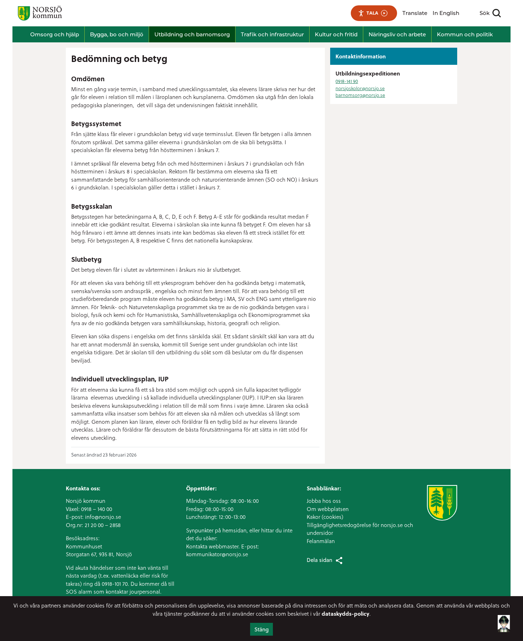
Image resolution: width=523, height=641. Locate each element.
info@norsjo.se (103, 517)
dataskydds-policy (345, 613)
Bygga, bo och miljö (116, 34)
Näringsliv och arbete (397, 34)
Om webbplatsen (328, 509)
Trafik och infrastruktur (272, 34)
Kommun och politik (465, 34)
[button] (503, 618)
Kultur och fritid (336, 34)
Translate (414, 13)
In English (446, 13)
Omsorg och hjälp (54, 34)
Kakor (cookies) (325, 517)
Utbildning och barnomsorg (192, 34)
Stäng (261, 629)
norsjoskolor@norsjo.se (360, 88)
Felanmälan (321, 541)
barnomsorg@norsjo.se (360, 95)
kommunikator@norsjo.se (217, 554)
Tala (372, 13)
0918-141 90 (347, 81)
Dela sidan (319, 560)
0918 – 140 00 (96, 509)
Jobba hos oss (324, 501)
